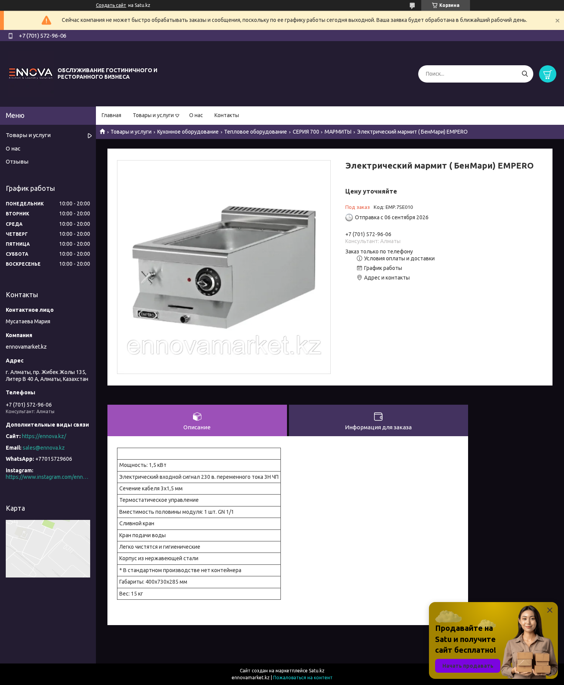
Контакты (226, 115)
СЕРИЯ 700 (306, 132)
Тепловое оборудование (255, 132)
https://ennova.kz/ (44, 436)
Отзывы (17, 161)
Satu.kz (317, 670)
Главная (111, 115)
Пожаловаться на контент (303, 677)
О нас (196, 115)
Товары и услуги (153, 115)
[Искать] (524, 74)
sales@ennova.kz (44, 448)
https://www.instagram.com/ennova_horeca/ (48, 477)
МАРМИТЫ (338, 132)
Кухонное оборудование (188, 132)
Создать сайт (111, 5)
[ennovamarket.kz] (31, 73)
